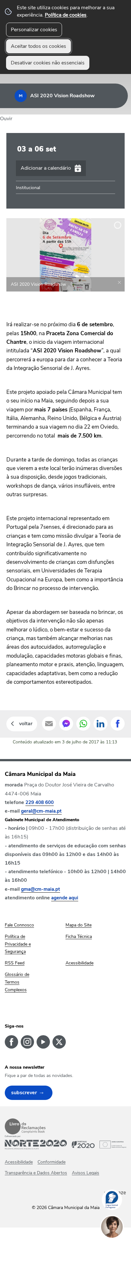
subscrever (24, 1092)
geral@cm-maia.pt (41, 811)
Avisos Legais (85, 1173)
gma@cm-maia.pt (40, 889)
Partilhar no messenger (66, 724)
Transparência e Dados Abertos (36, 1173)
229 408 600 (39, 802)
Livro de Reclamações (25, 1126)
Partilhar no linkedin (100, 724)
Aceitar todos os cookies (38, 46)
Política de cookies (65, 14)
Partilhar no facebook (118, 724)
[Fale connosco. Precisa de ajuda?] (118, 1247)
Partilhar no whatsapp (83, 724)
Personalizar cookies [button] (34, 29)
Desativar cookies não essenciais (48, 62)
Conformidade (52, 1162)
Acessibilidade (19, 1162)
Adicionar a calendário (46, 168)
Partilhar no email (49, 724)
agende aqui (64, 898)
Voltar (25, 723)
